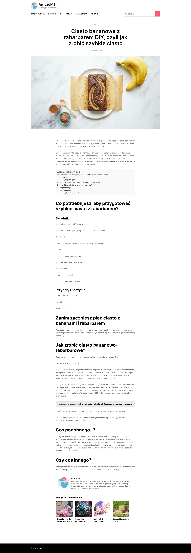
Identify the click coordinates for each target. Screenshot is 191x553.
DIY (95, 24)
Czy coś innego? (65, 190)
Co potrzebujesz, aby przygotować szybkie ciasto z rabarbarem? (83, 175)
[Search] (157, 14)
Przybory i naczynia (68, 180)
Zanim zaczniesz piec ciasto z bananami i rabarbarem (79, 182)
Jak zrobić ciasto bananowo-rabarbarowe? (75, 185)
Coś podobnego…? (66, 188)
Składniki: (65, 177)
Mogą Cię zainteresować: (70, 193)
